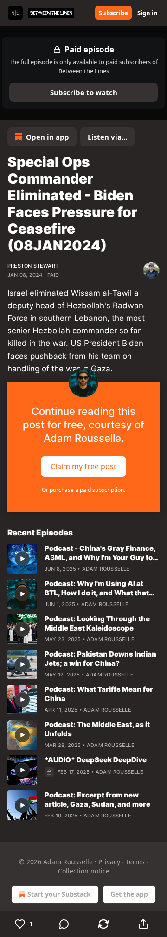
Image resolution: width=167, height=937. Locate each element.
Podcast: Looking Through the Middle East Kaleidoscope (97, 623)
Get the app (129, 894)
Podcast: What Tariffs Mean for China (99, 694)
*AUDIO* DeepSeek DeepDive (96, 759)
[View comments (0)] (64, 924)
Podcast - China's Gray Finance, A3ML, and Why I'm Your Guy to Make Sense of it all (100, 553)
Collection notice (83, 871)
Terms (135, 861)
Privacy (109, 861)
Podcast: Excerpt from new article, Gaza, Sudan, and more (97, 799)
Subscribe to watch (83, 92)
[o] (22, 558)
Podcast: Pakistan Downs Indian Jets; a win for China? (100, 659)
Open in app (47, 136)
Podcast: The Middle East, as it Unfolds (97, 729)
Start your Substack (59, 894)
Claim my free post (83, 466)
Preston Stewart (32, 265)
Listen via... (107, 136)
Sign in (147, 13)
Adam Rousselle (106, 569)
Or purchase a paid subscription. (83, 490)
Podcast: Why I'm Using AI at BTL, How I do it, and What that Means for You (97, 588)
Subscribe (113, 13)
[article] (83, 559)
